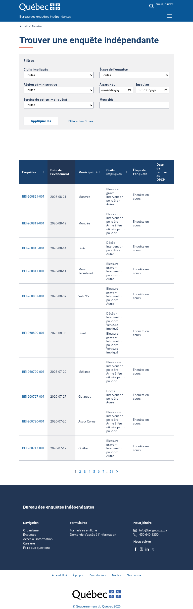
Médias (116, 575)
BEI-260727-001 (33, 396)
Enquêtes (37, 26)
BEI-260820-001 (33, 333)
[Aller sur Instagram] (141, 549)
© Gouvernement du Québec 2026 (97, 606)
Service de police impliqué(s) (45, 99)
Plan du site (134, 575)
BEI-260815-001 (33, 248)
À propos (78, 575)
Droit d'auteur (97, 575)
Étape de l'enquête (114, 69)
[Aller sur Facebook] (135, 549)
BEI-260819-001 (33, 223)
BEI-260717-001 (33, 448)
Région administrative (40, 84)
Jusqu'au (142, 84)
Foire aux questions (36, 548)
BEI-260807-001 (33, 296)
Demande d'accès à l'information (93, 534)
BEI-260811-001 (33, 271)
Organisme (31, 530)
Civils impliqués (36, 69)
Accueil (23, 26)
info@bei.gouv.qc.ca (153, 530)
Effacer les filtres (80, 121)
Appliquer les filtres (41, 121)
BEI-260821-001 (33, 196)
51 (111, 471)
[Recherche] (151, 6)
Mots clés (106, 99)
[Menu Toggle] (169, 16)
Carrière (29, 543)
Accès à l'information (38, 539)
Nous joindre (165, 4)
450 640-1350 (149, 534)
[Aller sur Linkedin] (147, 549)
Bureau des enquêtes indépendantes (45, 16)
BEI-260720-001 (33, 421)
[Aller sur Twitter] (153, 549)
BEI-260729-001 (33, 372)
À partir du (108, 84)
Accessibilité (59, 575)
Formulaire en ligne (83, 530)
